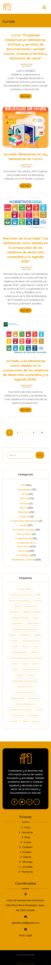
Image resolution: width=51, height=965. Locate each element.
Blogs (35, 618)
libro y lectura (25, 534)
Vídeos (25, 721)
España (13, 635)
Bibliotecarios (30, 606)
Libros (15, 669)
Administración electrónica (21, 595)
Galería (27, 857)
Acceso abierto (25, 589)
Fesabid (24, 525)
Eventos (38, 635)
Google (15, 646)
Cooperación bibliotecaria (24, 520)
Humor (36, 646)
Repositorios (34, 698)
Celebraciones (33, 623)
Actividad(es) (25, 489)
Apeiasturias (27, 64)
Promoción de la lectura (25, 692)
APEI (23, 485)
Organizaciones (24, 538)
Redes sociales (18, 698)
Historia (25, 646)
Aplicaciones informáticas (19, 600)
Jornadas (27, 866)
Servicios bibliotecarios (25, 704)
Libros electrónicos (30, 669)
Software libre (18, 715)
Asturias (23, 507)
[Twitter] (22, 802)
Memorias (27, 871)
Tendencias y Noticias (23, 559)
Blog (27, 837)
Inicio (27, 827)
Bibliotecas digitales (32, 612)
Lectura (15, 664)
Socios (39, 710)
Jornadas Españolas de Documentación (25, 658)
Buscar (40, 455)
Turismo (14, 721)
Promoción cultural (25, 687)
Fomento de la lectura (31, 641)
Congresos (25, 516)
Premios (30, 675)
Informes (25, 498)
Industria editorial (20, 652)
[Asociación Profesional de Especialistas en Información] (7, 7)
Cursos (24, 493)
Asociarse (27, 832)
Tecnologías (33, 715)
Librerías (35, 664)
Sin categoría (24, 555)
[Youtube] (29, 802)
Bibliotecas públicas (21, 618)
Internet (35, 652)
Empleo (27, 852)
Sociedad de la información (20, 710)
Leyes (24, 664)
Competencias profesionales (25, 629)
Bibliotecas (24, 512)
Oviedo (20, 675)
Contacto (27, 847)
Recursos (23, 550)
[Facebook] (14, 802)
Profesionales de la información (25, 681)
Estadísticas (25, 635)
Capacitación (17, 623)
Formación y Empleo (24, 529)
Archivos (25, 503)
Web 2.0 (36, 721)
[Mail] (36, 802)
